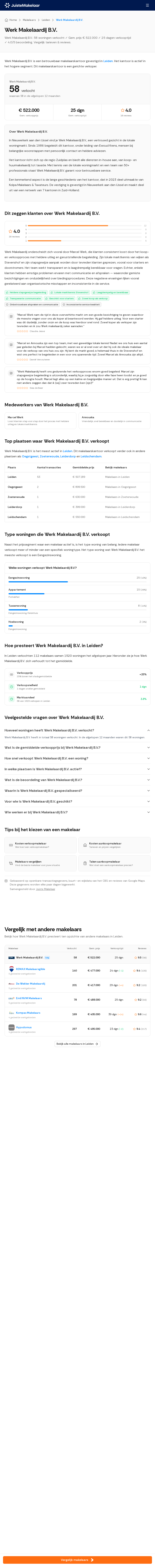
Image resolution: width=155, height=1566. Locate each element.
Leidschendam (91, 456)
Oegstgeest (30, 456)
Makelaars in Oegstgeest (120, 487)
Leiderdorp (68, 456)
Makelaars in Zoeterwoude (122, 497)
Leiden (108, 61)
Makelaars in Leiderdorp (120, 507)
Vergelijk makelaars (74, 1560)
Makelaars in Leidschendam (122, 517)
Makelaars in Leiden (117, 477)
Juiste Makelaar (45, 889)
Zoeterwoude (49, 456)
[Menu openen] (147, 5)
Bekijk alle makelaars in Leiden (75, 1043)
